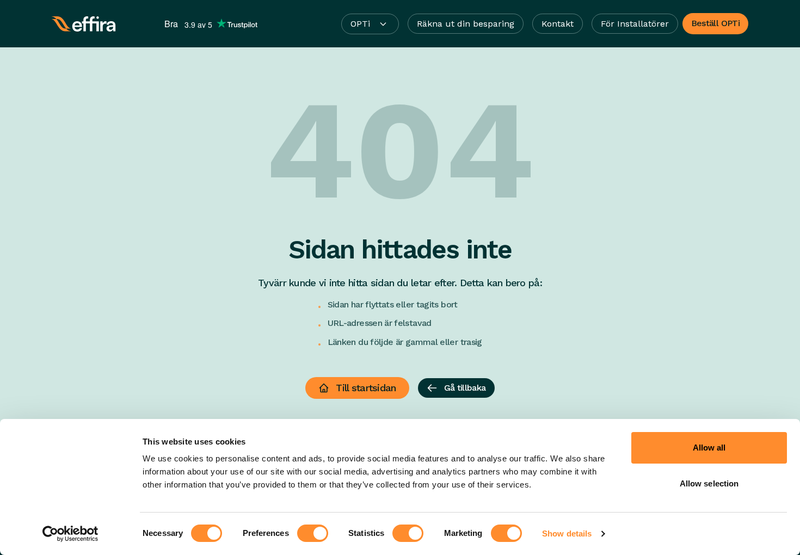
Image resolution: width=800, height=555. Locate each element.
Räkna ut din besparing (465, 23)
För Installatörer (635, 23)
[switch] (312, 533)
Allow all (709, 447)
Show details (567, 533)
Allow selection (709, 483)
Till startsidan (366, 387)
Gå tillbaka (465, 388)
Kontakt (557, 23)
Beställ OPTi (715, 23)
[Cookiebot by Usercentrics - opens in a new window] (70, 534)
